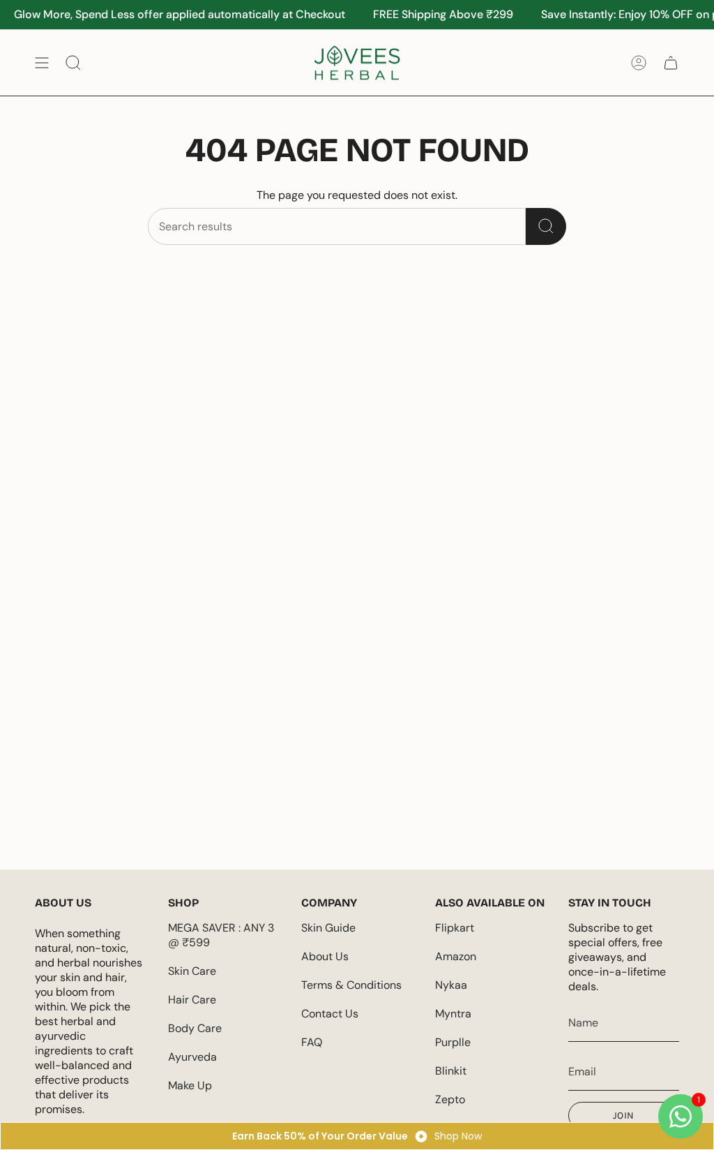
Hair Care (192, 999)
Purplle (453, 1042)
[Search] (546, 226)
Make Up (190, 1085)
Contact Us (329, 1013)
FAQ (311, 1042)
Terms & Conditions (351, 985)
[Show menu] (42, 62)
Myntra (453, 1013)
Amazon (455, 956)
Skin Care (192, 971)
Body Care (195, 1028)
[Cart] (671, 62)
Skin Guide (328, 927)
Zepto (450, 1099)
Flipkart (454, 927)
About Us (325, 956)
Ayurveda (192, 1057)
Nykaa (451, 985)
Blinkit (450, 1070)
